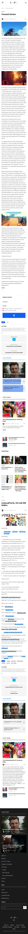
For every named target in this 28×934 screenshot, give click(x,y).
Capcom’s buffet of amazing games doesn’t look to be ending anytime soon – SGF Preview (13, 846)
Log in (2, 889)
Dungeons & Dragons (6, 864)
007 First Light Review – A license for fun (14, 374)
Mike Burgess (7, 423)
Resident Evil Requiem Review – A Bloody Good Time (12, 388)
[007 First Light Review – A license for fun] (14, 370)
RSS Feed (14, 531)
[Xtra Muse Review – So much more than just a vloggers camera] (7, 479)
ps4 (7, 322)
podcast (8, 663)
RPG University (5, 872)
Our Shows (4, 867)
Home (2, 8)
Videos (3, 881)
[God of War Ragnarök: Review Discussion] (5, 445)
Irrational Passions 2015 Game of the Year (14, 687)
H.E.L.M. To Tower (5, 861)
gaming (8, 661)
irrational (13, 661)
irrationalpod (20, 661)
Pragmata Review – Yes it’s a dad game (13, 381)
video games (13, 663)
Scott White (8, 376)
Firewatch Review (14, 693)
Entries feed (4, 892)
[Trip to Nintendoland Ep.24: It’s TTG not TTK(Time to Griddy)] (5, 439)
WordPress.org (5, 898)
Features (3, 878)
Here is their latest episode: (9, 629)
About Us (3, 855)
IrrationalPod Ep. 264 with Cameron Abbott (14, 352)
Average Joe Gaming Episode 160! (13, 632)
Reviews (3, 11)
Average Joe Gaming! (10, 621)
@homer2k (11, 619)
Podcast (3, 500)
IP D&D (4, 870)
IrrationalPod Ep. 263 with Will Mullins (14, 346)
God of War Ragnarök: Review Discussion (16, 443)
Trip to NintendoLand (7, 875)
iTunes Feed (7, 531)
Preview (16, 465)
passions (3, 663)
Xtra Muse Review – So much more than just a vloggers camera (6, 488)
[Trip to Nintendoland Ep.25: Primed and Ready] (14, 409)
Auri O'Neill (6, 19)
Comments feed (5, 895)
